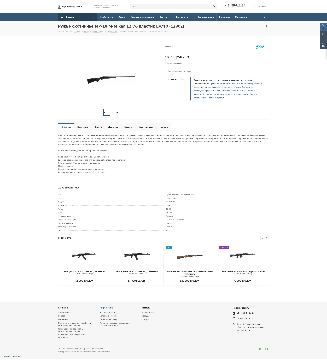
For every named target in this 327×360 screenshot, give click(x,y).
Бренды (145, 316)
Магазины (63, 319)
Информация (106, 307)
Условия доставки (108, 316)
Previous (263, 238)
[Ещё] (258, 17)
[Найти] (214, 6)
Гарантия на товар (108, 319)
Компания (63, 307)
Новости (62, 316)
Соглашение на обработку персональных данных (70, 330)
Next (267, 238)
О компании (63, 312)
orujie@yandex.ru (245, 318)
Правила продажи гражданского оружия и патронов (116, 324)
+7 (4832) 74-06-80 (236, 5)
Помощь (146, 307)
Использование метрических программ (72, 335)
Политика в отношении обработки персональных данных (74, 324)
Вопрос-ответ (148, 312)
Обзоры (145, 319)
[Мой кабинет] (265, 17)
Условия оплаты (107, 312)
